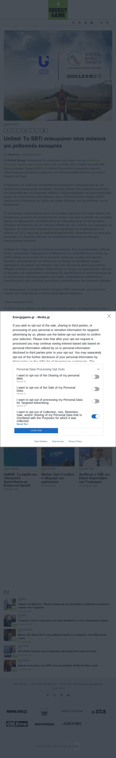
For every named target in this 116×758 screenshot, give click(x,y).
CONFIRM (36, 430)
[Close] (110, 317)
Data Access (58, 441)
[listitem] (58, 369)
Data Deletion (40, 441)
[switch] (95, 377)
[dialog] (58, 379)
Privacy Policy (75, 441)
